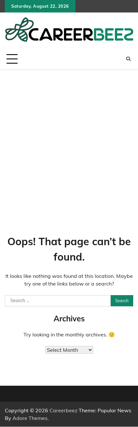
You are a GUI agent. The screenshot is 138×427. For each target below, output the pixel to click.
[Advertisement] (69, 142)
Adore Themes (30, 418)
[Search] (128, 59)
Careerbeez (63, 410)
